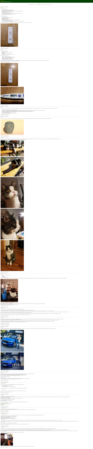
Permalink (4, 135)
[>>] (51, 4)
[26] (50, 4)
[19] (43, 4)
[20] (44, 4)
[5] (31, 4)
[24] (48, 4)
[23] (47, 4)
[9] (34, 4)
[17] (41, 4)
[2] (29, 4)
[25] (49, 4)
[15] (39, 4)
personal (8, 135)
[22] (46, 4)
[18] (42, 4)
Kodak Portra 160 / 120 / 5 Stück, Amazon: (5, 403)
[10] (35, 4)
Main (39, 3)
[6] (32, 4)
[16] (40, 4)
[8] (33, 4)
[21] (45, 4)
